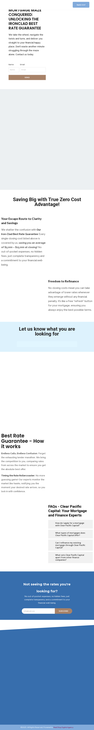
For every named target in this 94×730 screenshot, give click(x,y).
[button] (66, 5)
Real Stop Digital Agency (63, 727)
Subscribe (63, 611)
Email (22, 64)
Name (11, 64)
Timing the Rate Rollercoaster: (18, 475)
